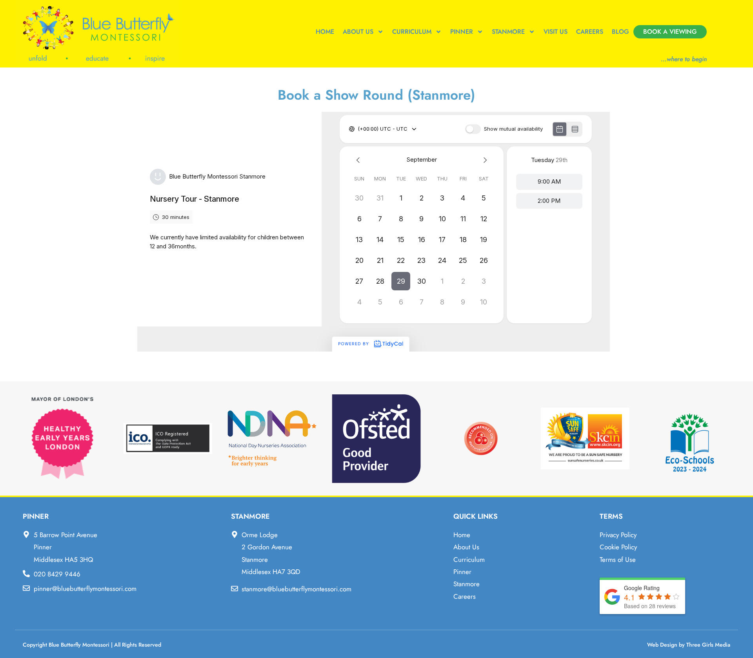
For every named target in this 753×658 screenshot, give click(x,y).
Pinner (461, 31)
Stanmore (508, 31)
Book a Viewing (670, 31)
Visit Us (555, 31)
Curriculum (411, 31)
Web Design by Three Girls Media (688, 645)
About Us (358, 31)
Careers (589, 31)
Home (325, 31)
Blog (620, 31)
